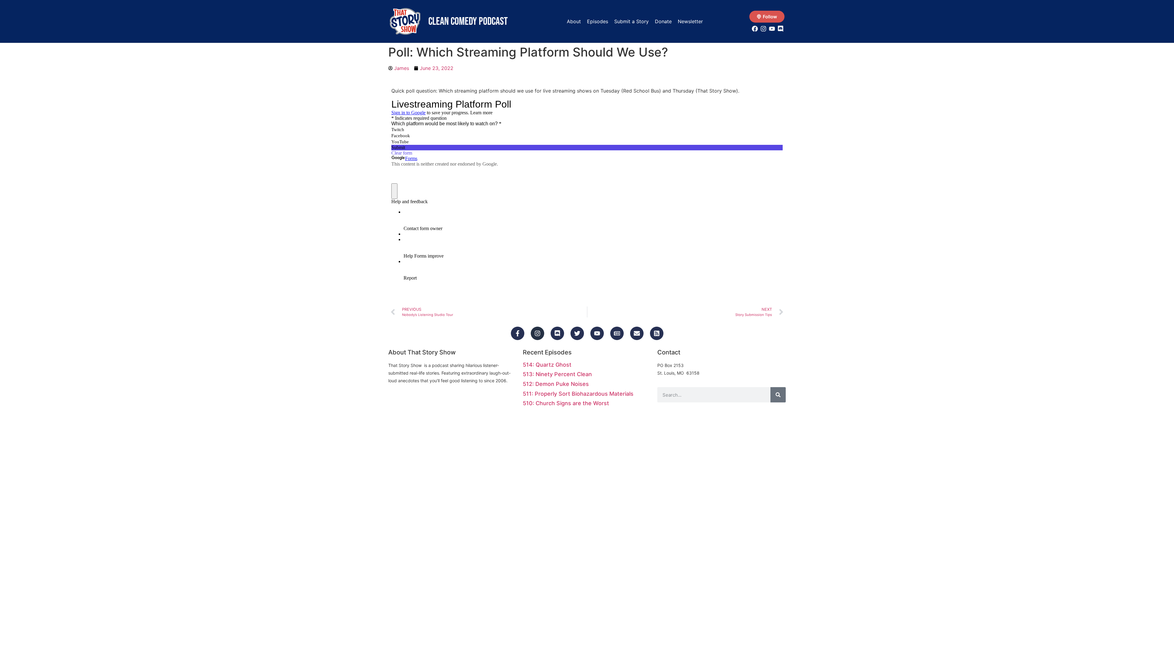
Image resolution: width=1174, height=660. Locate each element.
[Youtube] (597, 333)
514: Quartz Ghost (547, 364)
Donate (663, 21)
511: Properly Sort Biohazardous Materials (578, 394)
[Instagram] (537, 333)
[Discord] (557, 333)
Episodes (597, 21)
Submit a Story (631, 21)
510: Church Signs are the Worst (566, 403)
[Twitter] (577, 333)
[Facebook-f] (517, 333)
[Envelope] (637, 333)
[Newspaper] (617, 333)
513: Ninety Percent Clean (557, 374)
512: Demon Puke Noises (556, 384)
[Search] (778, 394)
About (574, 21)
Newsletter (690, 21)
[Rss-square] (656, 333)
